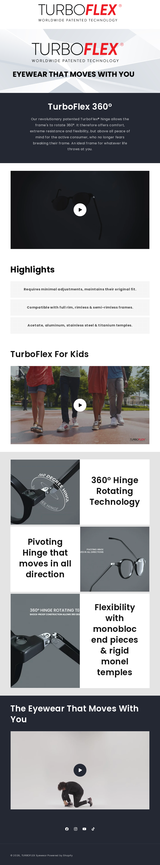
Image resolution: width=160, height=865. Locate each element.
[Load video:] (80, 210)
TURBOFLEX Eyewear (34, 855)
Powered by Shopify (60, 855)
